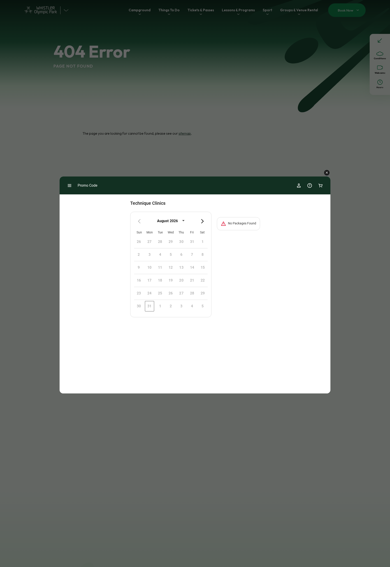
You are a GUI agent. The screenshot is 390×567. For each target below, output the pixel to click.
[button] (326, 172)
